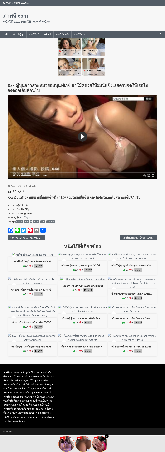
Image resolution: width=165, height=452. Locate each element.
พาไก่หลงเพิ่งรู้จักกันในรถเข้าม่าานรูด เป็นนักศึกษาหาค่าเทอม (41, 289)
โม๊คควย (50, 221)
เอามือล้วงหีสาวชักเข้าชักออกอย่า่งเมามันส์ (82, 286)
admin (35, 186)
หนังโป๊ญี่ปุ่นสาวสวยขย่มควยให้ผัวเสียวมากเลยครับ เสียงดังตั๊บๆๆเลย (94, 318)
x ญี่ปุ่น (19, 221)
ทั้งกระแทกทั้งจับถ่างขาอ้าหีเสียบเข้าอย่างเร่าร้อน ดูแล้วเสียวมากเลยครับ (96, 346)
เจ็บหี (36, 221)
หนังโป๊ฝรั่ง (34, 34)
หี (31, 221)
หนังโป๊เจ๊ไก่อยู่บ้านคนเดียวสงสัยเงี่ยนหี (32, 261)
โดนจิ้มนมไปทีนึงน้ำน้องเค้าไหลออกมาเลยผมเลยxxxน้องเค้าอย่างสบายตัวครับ (140, 238)
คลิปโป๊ (47, 34)
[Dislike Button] (19, 191)
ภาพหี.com (15, 16)
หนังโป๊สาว (79, 34)
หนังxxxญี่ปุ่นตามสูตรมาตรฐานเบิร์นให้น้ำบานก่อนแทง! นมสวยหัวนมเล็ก (97, 265)
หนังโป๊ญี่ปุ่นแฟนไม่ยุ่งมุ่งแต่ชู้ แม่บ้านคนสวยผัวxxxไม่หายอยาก (42, 346)
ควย (26, 221)
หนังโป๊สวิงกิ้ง (62, 34)
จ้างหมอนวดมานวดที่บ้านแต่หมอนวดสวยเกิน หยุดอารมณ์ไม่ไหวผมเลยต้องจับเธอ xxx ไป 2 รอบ (28, 238)
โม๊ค (42, 221)
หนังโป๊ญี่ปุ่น (18, 34)
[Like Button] (9, 191)
